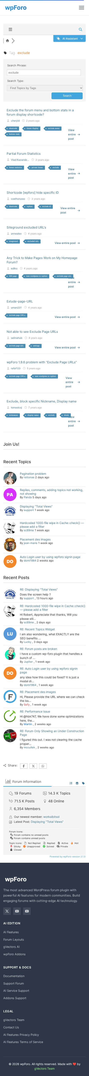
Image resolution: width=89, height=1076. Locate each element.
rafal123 (15, 368)
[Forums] (7, 40)
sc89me (29, 530)
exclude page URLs (17, 315)
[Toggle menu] (81, 7)
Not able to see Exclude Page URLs (32, 332)
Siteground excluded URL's (26, 227)
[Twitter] (7, 911)
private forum (37, 167)
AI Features (11, 932)
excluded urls (33, 241)
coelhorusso (18, 198)
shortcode (13, 128)
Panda (28, 497)
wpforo (29, 206)
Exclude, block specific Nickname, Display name (42, 401)
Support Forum (13, 983)
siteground (13, 241)
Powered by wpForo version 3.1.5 (67, 856)
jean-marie (30, 543)
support (29, 510)
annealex (16, 233)
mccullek (29, 747)
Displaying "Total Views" (36, 506)
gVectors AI (11, 946)
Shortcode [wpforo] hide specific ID (33, 193)
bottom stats (14, 134)
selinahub (16, 337)
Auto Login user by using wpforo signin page (50, 557)
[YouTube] (17, 911)
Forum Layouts (13, 939)
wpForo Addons (14, 954)
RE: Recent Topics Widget (37, 629)
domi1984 (30, 560)
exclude (56, 167)
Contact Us (11, 1027)
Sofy (27, 704)
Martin (28, 724)
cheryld (15, 120)
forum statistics (15, 167)
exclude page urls (64, 276)
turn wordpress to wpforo (36, 276)
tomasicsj (16, 407)
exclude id (46, 206)
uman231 (16, 307)
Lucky (27, 641)
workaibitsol (51, 816)
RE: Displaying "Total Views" (39, 589)
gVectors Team (13, 1020)
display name (33, 415)
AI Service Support (16, 990)
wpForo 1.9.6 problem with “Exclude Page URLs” (42, 362)
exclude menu (53, 128)
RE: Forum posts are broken (38, 649)
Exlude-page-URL (20, 301)
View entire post (72, 134)
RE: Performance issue (35, 711)
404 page (13, 276)
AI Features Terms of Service (23, 1042)
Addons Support (14, 998)
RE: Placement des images (38, 692)
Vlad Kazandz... (20, 159)
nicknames (13, 415)
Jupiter (28, 661)
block (66, 415)
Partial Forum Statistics (24, 154)
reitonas (29, 477)
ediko (14, 268)
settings (36, 346)
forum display (32, 128)
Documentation (13, 976)
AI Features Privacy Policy (21, 1034)
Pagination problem (33, 473)
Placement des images (35, 539)
